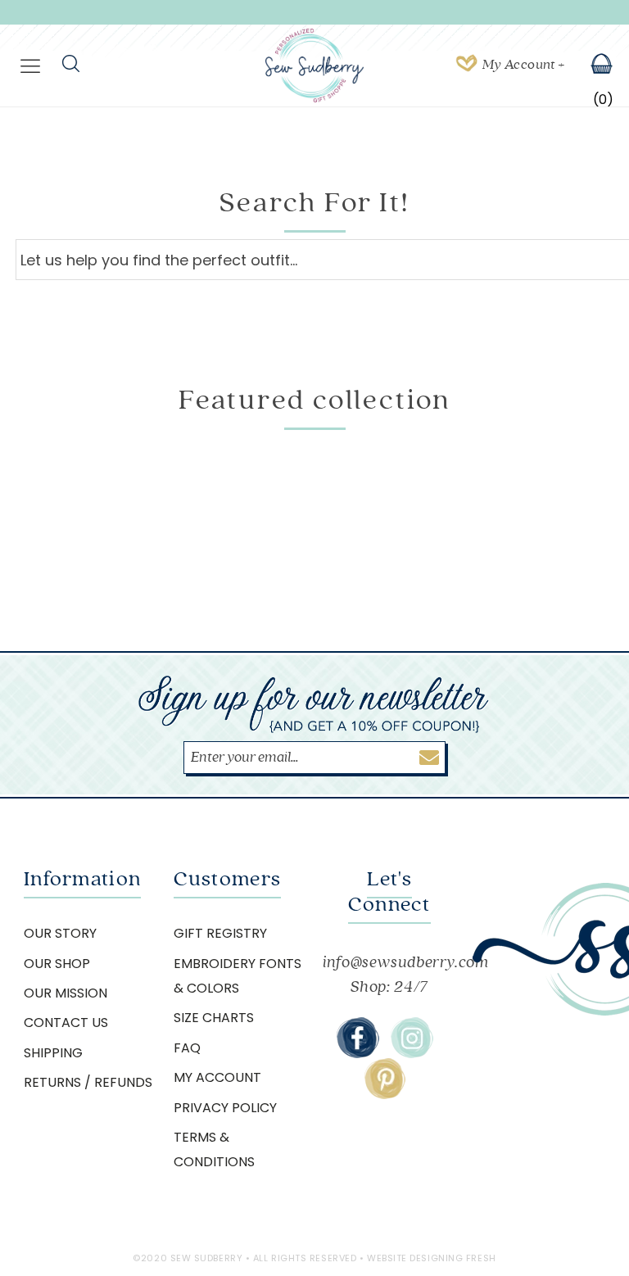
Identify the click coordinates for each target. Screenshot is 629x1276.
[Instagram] (412, 1038)
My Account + (523, 65)
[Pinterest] (385, 1079)
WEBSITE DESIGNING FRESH (431, 1258)
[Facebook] (358, 1038)
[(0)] (590, 65)
